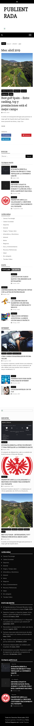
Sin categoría (15, 182)
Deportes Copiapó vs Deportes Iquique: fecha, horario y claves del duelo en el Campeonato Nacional (17, 614)
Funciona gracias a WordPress (14, 720)
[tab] (6, 269)
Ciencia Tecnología (9, 218)
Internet (5, 237)
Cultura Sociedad (7, 91)
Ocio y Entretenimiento (10, 247)
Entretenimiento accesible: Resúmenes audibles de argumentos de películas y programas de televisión (18, 652)
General (23, 91)
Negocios (5, 94)
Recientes (16, 270)
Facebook (6, 135)
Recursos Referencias (10, 250)
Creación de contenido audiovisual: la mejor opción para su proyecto (20, 318)
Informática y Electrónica (10, 234)
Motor (5, 240)
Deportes (17, 91)
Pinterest (27, 135)
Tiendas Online (7, 259)
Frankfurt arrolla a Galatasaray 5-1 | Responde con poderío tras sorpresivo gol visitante (15, 482)
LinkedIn (6, 139)
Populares (6, 270)
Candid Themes (24, 722)
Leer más (3, 126)
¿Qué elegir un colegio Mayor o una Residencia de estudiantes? (21, 279)
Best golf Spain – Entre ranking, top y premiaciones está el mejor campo (15, 103)
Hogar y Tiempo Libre (9, 231)
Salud (11, 94)
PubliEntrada (16, 13)
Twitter (16, 135)
